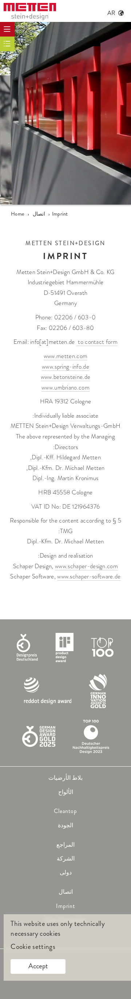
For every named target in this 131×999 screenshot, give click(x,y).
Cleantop (65, 811)
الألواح (65, 792)
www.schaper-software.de (88, 576)
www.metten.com (65, 356)
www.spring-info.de (65, 366)
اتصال (66, 892)
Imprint (65, 906)
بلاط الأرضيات (65, 778)
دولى (66, 872)
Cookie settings (33, 946)
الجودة (65, 825)
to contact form (97, 342)
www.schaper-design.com (86, 566)
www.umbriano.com (65, 387)
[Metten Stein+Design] (30, 11)
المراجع (65, 844)
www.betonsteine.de (66, 377)
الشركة (66, 858)
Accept (38, 966)
